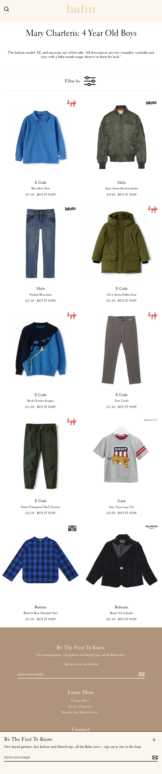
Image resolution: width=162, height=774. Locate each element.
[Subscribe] (141, 674)
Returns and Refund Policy (80, 712)
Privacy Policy (80, 701)
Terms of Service (80, 707)
